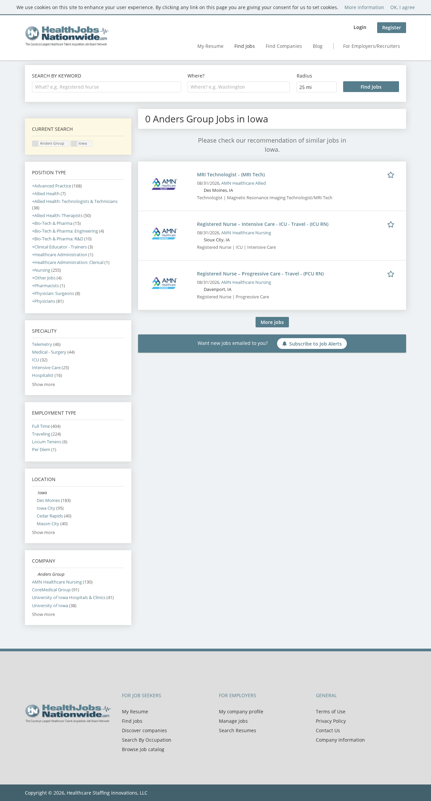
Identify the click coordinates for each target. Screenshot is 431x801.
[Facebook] (30, 737)
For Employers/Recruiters (371, 46)
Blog (318, 46)
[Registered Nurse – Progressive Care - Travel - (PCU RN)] (164, 282)
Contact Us (328, 730)
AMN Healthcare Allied (243, 183)
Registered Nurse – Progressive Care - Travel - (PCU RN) (260, 273)
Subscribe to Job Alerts (315, 343)
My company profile (241, 711)
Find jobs (132, 721)
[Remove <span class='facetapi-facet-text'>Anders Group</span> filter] (35, 144)
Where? (196, 75)
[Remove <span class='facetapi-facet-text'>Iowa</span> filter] (74, 144)
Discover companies (144, 730)
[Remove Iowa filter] (35, 493)
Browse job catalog (143, 749)
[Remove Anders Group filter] (35, 574)
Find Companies (284, 46)
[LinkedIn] (52, 737)
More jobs (272, 322)
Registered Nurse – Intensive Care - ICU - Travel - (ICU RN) (262, 224)
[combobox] (106, 87)
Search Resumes (237, 730)
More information (364, 7)
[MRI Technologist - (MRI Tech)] (164, 183)
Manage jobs (233, 721)
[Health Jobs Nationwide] (66, 36)
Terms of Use (330, 711)
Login (360, 27)
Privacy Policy (331, 721)
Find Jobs (244, 46)
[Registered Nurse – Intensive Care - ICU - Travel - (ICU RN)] (164, 233)
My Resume (210, 46)
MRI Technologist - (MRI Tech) (231, 174)
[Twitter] (41, 737)
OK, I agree (402, 7)
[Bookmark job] (392, 174)
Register (391, 27)
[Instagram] (62, 737)
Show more (43, 384)
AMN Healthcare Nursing (246, 233)
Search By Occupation (146, 740)
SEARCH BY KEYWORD (56, 75)
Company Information (340, 740)
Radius (304, 75)
